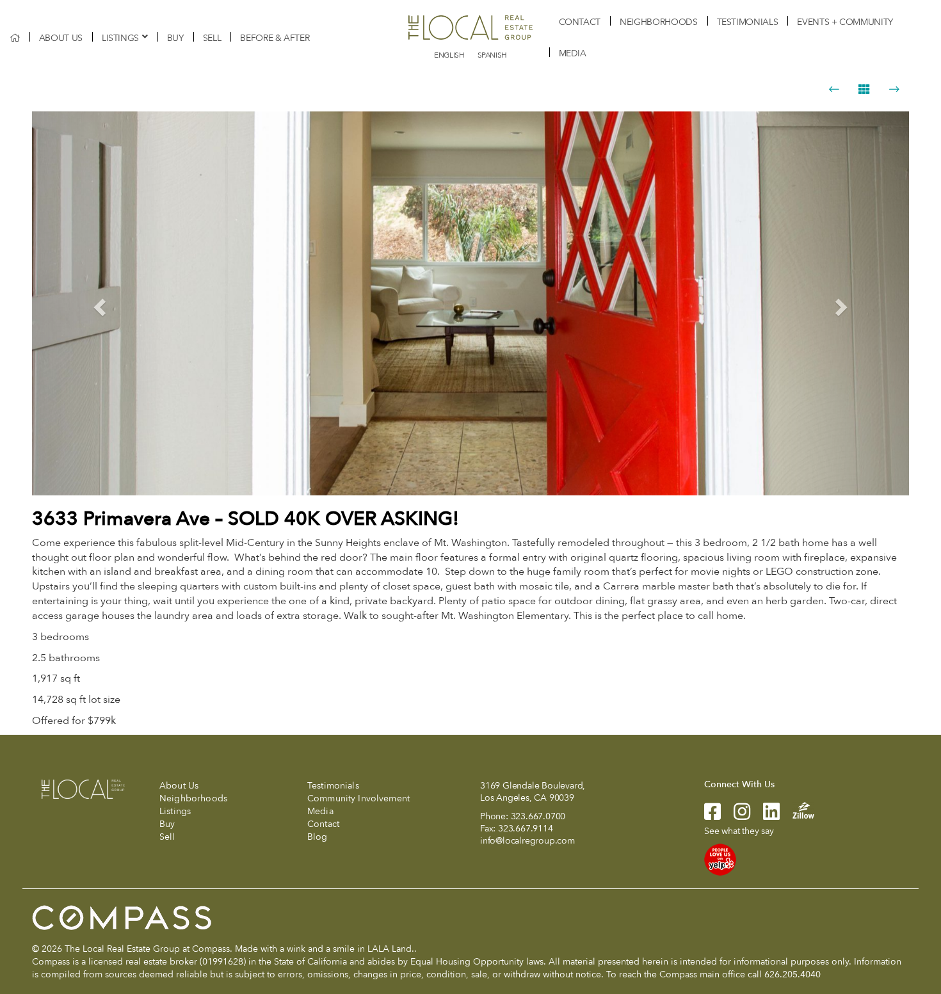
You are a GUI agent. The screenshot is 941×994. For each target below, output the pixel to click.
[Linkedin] (765, 816)
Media (572, 53)
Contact (580, 22)
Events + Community (845, 22)
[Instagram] (735, 816)
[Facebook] (712, 816)
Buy (175, 38)
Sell (212, 38)
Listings (120, 38)
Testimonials (747, 22)
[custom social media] (797, 809)
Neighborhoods (658, 22)
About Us (61, 38)
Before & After (274, 38)
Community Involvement (358, 798)
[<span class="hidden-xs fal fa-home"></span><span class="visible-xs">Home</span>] (14, 38)
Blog (317, 837)
